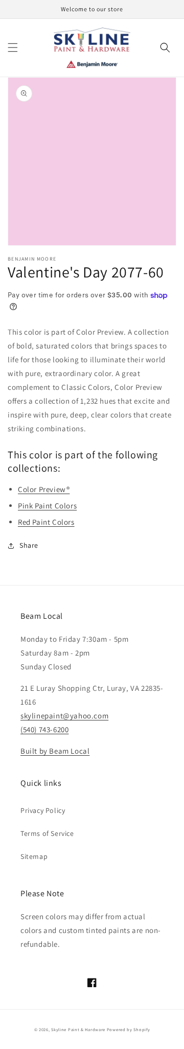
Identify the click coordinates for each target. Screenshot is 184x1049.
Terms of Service (47, 833)
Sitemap (34, 856)
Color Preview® (44, 489)
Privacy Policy (42, 810)
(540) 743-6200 (44, 729)
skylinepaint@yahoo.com (64, 715)
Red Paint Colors (46, 522)
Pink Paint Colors (47, 505)
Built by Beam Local (54, 751)
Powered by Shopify (128, 1029)
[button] (13, 47)
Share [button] (28, 545)
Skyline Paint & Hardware (78, 1029)
